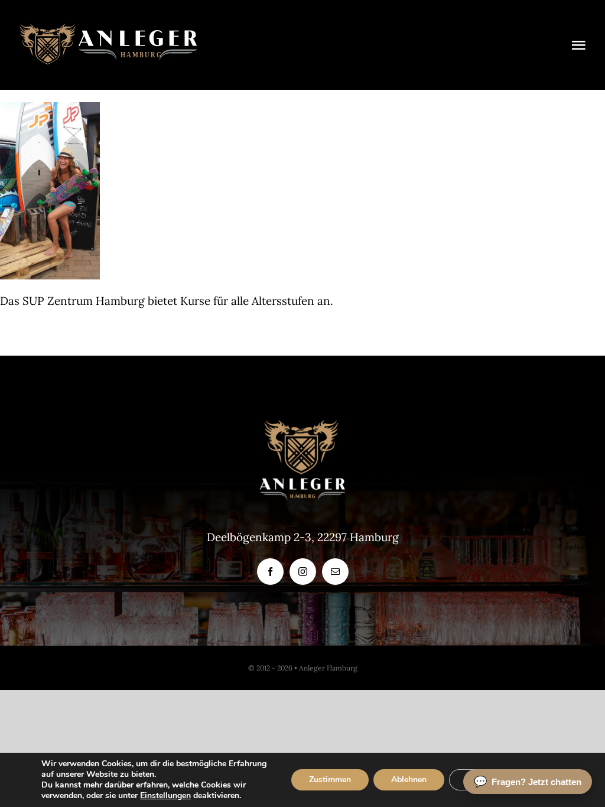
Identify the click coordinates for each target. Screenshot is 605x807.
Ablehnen (409, 779)
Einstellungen (165, 795)
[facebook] (270, 571)
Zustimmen (330, 779)
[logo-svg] (108, 29)
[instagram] (303, 571)
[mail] (335, 571)
